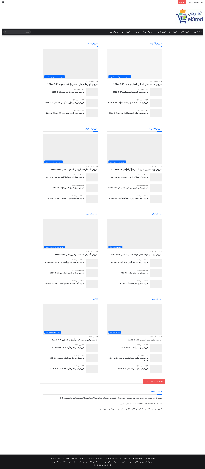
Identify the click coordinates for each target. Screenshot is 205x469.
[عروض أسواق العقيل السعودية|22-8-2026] (92, 188)
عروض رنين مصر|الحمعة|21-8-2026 (134, 347)
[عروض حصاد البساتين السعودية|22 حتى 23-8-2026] (92, 199)
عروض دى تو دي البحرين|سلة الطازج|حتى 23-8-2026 (64, 262)
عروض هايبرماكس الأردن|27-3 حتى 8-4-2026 (67, 369)
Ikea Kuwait (151, 458)
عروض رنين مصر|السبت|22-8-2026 (145, 339)
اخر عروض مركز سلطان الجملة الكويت (97, 458)
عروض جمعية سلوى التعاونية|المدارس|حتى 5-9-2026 (128, 113)
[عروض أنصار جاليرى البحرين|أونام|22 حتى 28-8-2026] (92, 284)
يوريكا (112, 458)
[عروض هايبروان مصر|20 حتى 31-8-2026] (156, 369)
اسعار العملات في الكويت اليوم (109, 462)
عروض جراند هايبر (55, 458)
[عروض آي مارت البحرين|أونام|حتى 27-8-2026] (92, 273)
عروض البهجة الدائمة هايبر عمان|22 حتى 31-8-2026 (65, 113)
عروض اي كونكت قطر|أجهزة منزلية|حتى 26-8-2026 (129, 262)
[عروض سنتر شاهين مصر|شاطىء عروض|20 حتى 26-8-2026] (156, 358)
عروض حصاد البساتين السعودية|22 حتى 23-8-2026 (65, 198)
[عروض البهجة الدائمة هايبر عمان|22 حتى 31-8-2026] (92, 113)
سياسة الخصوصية (57, 462)
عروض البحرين (114, 32)
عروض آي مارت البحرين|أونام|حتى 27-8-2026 (67, 273)
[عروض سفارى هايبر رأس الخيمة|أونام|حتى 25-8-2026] (156, 188)
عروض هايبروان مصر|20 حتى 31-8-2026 (133, 369)
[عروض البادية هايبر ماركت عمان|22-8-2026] (92, 92)
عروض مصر (126, 32)
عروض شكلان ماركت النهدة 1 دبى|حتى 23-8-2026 (129, 177)
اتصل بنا (74, 462)
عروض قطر (136, 32)
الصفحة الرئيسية (197, 32)
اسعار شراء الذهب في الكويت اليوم (88, 462)
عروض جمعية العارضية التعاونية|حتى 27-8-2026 (130, 92)
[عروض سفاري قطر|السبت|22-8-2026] (156, 284)
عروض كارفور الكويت (121, 458)
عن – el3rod (67, 462)
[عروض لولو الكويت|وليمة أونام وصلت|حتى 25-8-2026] (92, 103)
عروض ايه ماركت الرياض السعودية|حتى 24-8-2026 (74, 169)
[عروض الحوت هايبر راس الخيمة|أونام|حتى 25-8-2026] (156, 199)
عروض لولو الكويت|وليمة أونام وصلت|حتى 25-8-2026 (64, 102)
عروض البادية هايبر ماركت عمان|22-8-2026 (68, 92)
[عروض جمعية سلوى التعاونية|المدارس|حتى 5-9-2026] (156, 113)
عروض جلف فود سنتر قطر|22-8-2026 (133, 273)
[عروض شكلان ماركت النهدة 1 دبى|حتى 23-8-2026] (156, 177)
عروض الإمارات (161, 32)
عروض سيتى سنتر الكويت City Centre (73, 458)
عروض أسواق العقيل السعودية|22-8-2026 (68, 188)
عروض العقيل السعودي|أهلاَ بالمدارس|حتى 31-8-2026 (64, 177)
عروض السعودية (148, 32)
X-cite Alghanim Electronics (138, 458)
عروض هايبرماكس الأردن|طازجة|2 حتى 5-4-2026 (75, 339)
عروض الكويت (184, 32)
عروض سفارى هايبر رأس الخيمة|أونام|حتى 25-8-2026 (128, 188)
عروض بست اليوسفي (126, 462)
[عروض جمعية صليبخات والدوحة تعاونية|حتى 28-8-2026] (156, 103)
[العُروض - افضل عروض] (189, 16)
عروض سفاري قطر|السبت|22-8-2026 (133, 283)
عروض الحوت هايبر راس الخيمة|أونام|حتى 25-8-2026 (128, 198)
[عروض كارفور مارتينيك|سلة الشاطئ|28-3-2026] (92, 358)
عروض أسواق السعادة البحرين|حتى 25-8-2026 (76, 254)
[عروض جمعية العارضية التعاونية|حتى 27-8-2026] (156, 92)
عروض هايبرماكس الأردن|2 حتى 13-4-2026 (68, 347)
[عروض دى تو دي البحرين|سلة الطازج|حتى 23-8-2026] (92, 263)
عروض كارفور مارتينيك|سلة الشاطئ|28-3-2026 (66, 358)
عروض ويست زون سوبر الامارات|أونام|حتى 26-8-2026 (136, 169)
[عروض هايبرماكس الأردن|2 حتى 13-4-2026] (92, 348)
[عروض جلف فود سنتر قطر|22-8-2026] (156, 273)
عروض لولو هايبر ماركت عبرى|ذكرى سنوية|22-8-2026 (72, 84)
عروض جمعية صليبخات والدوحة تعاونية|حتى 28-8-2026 (128, 102)
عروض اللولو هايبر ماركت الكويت (143, 462)
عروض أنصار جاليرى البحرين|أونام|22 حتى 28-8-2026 (64, 283)
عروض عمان (173, 32)
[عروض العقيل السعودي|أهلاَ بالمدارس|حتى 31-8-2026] (92, 177)
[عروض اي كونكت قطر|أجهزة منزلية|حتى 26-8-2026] (156, 263)
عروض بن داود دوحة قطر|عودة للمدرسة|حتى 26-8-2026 (135, 254)
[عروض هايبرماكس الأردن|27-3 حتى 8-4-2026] (92, 369)
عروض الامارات (155, 128)
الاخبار (95, 299)
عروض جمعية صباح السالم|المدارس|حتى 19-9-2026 (137, 84)
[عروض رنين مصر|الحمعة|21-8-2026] (156, 348)
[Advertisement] (102, 428)
